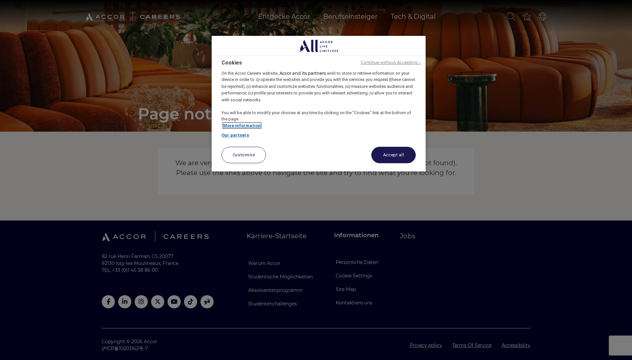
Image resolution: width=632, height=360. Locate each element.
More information (242, 125)
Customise (244, 154)
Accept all (393, 154)
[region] (319, 103)
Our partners (235, 135)
